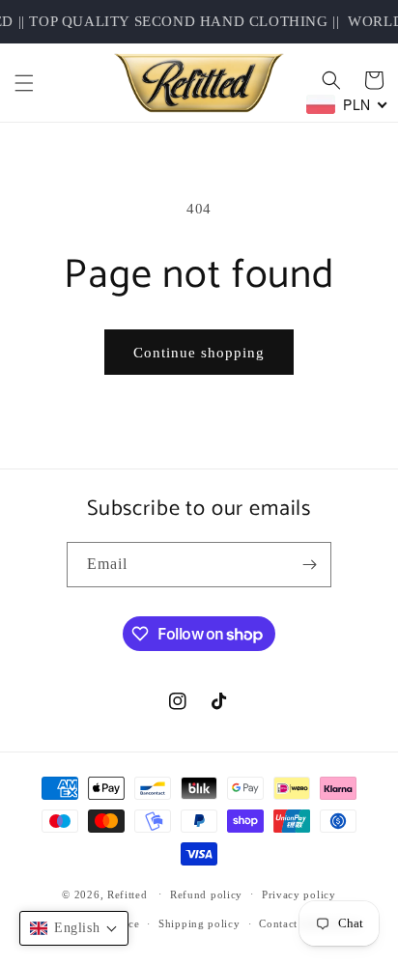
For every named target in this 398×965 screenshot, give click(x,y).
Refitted (127, 893)
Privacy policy (299, 894)
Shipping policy (199, 923)
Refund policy (206, 894)
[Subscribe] (309, 564)
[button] (24, 83)
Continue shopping (199, 352)
